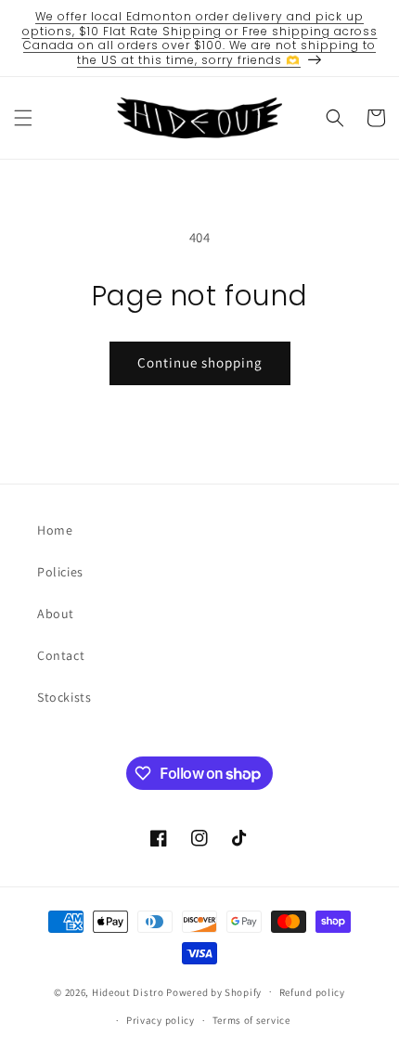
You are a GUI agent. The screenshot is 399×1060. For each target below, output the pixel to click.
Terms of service (251, 1020)
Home (54, 530)
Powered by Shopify (214, 991)
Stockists (64, 697)
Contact (60, 655)
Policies (60, 571)
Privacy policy (160, 1020)
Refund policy (312, 992)
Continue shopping (200, 362)
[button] (23, 117)
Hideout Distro (128, 991)
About (55, 613)
